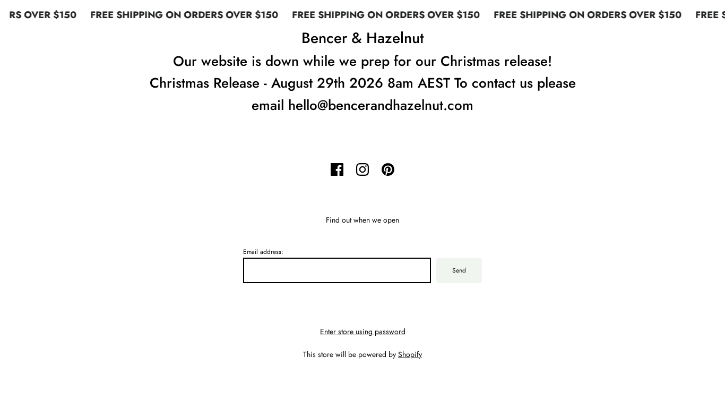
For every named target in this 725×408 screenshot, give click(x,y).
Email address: (263, 252)
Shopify (410, 354)
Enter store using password (362, 331)
